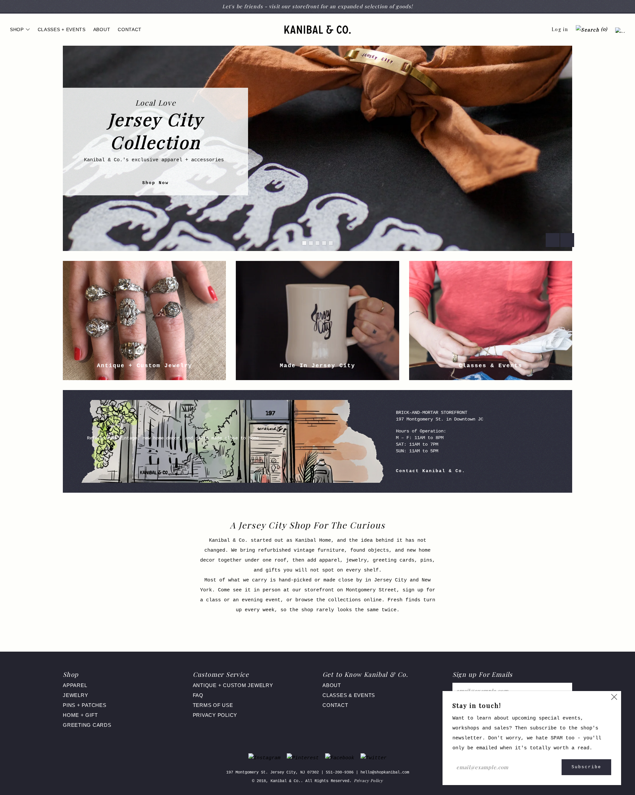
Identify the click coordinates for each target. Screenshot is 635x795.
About (101, 29)
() (603, 29)
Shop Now (155, 182)
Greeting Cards (87, 725)
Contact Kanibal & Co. (430, 471)
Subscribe (586, 767)
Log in (560, 29)
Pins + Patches (84, 705)
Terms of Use (213, 705)
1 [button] (304, 243)
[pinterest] (303, 758)
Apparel (75, 685)
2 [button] (311, 243)
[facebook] (339, 758)
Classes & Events (348, 695)
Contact (130, 29)
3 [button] (317, 243)
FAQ (198, 695)
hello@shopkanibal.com (384, 772)
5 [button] (331, 243)
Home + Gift (80, 715)
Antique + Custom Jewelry (233, 685)
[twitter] (373, 758)
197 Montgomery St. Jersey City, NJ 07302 (272, 772)
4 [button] (324, 243)
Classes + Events (62, 29)
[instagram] (264, 758)
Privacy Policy (215, 715)
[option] (317, 148)
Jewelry (75, 695)
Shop (17, 29)
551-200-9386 (340, 772)
